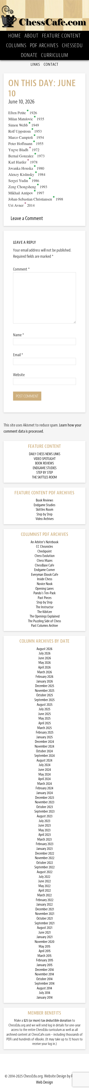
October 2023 (44, 807)
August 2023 (44, 816)
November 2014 (44, 974)
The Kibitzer (44, 612)
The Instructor (44, 607)
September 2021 (44, 923)
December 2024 (44, 741)
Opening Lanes (44, 588)
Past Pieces (45, 598)
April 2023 (44, 835)
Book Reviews (44, 500)
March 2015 (44, 956)
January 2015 (44, 965)
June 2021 (44, 932)
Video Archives (45, 519)
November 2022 (44, 858)
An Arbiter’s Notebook (44, 542)
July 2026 (45, 653)
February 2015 (44, 960)
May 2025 (44, 718)
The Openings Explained (45, 616)
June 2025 (44, 714)
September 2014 (45, 983)
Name (18, 334)
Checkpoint (44, 551)
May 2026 (44, 662)
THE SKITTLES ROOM (44, 477)
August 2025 (44, 704)
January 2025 (44, 737)
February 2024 (44, 788)
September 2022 (44, 867)
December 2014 (44, 970)
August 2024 (44, 760)
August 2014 (44, 988)
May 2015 (44, 946)
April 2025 (44, 723)
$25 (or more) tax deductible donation (47, 1020)
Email (18, 354)
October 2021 (45, 918)
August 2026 (44, 649)
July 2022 (44, 877)
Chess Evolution (45, 556)
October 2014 (44, 979)
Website (19, 374)
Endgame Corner (44, 570)
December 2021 (44, 909)
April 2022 (44, 890)
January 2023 (44, 849)
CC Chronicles (44, 546)
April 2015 (45, 951)
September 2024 (44, 755)
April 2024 (44, 779)
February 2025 (44, 732)
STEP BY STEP (44, 472)
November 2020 (44, 942)
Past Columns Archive (44, 625)
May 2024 (44, 774)
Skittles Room (44, 509)
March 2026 (44, 672)
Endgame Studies (44, 505)
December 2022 (44, 853)
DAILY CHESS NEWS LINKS (44, 454)
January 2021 (44, 937)
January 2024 (44, 793)
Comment (21, 269)
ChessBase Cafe (44, 565)
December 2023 (44, 797)
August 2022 (44, 872)
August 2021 (44, 928)
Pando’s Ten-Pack (44, 593)
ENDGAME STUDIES (44, 468)
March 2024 (44, 783)
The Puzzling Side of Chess (44, 621)
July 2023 (44, 821)
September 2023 (44, 811)
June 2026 (44, 658)
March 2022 (44, 895)
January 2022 (44, 904)
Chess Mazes (44, 560)
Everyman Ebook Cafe (44, 574)
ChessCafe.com (44, 15)
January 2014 (45, 997)
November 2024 (44, 746)
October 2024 (44, 751)
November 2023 (44, 802)
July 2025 (44, 709)
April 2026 (44, 667)
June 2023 (44, 825)
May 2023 (44, 830)
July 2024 (45, 765)
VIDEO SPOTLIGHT (45, 459)
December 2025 (44, 686)
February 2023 (44, 844)
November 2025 (44, 690)
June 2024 (44, 769)
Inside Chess (44, 579)
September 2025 (44, 700)
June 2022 (44, 881)
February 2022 (44, 900)
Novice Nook (44, 584)
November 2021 (44, 914)
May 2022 (44, 886)
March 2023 (44, 839)
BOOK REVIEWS (44, 463)
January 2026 (44, 681)
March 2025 (44, 728)
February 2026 (44, 676)
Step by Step (44, 514)
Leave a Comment (27, 218)
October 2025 (44, 695)
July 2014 (44, 993)
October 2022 (44, 863)
